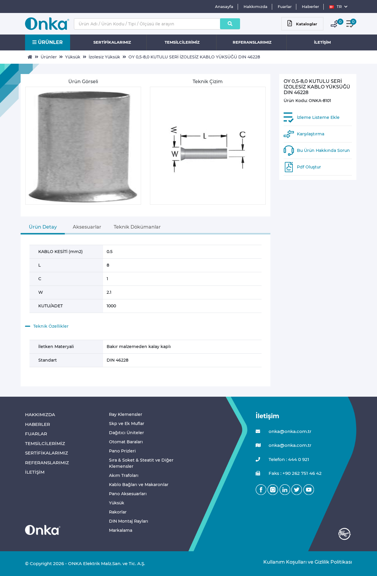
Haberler (310, 6)
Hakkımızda (255, 6)
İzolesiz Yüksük (104, 57)
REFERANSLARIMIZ (252, 42)
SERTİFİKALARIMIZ (112, 42)
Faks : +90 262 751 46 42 (294, 473)
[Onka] (42, 529)
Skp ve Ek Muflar (126, 423)
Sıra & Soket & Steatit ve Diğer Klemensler (141, 463)
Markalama (120, 530)
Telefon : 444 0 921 (288, 459)
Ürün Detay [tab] (43, 227)
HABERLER (37, 424)
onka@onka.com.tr (289, 431)
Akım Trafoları (123, 475)
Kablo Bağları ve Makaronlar (138, 484)
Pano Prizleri (122, 451)
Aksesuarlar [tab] (87, 227)
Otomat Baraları (126, 441)
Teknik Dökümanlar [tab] (137, 227)
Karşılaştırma (310, 134)
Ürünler (49, 57)
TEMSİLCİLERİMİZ (182, 42)
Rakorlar (118, 512)
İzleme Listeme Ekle (318, 117)
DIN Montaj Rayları (128, 521)
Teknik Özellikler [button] (51, 326)
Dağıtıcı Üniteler (126, 432)
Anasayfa (224, 6)
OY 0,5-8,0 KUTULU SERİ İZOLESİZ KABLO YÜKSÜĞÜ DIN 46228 (194, 57)
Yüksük (72, 57)
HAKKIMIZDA (40, 414)
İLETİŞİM (322, 42)
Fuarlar (285, 6)
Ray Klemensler (125, 414)
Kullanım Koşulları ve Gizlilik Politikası (304, 562)
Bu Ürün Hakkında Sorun (323, 150)
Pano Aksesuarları (128, 493)
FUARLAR (36, 433)
